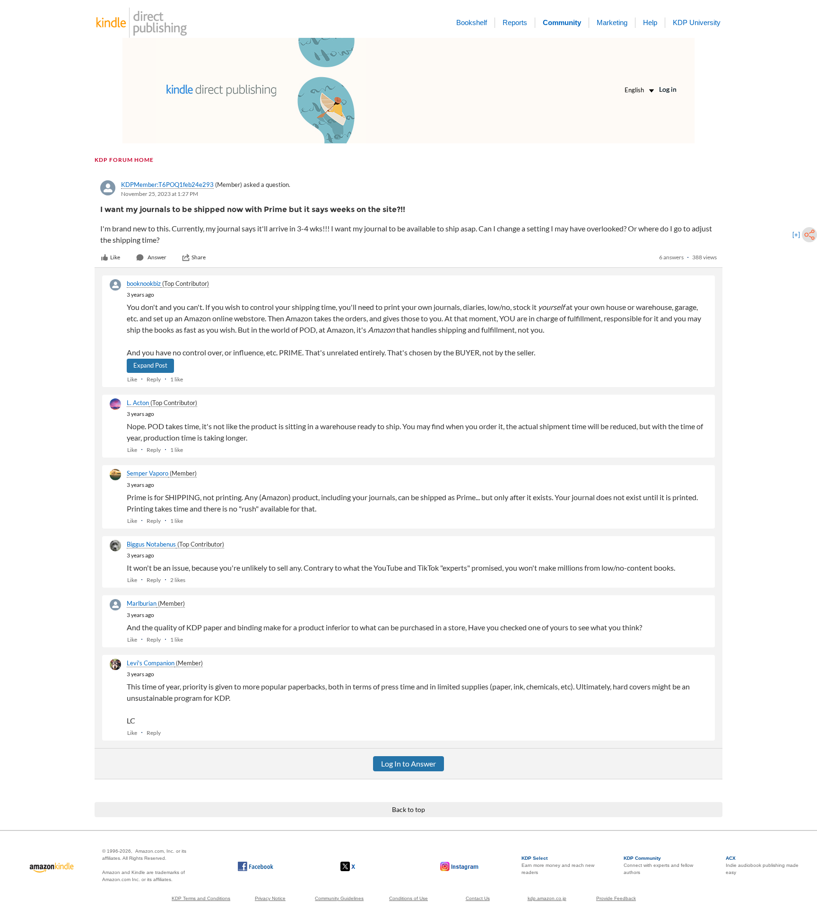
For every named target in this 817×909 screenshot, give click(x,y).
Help (650, 22)
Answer (157, 257)
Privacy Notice (270, 898)
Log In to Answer (408, 763)
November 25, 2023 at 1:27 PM (159, 193)
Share (198, 257)
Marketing (612, 22)
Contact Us (478, 898)
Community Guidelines (339, 898)
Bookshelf (471, 22)
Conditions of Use (408, 898)
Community (562, 22)
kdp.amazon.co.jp (547, 898)
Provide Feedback (616, 898)
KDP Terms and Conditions (201, 898)
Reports (515, 22)
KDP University (697, 22)
